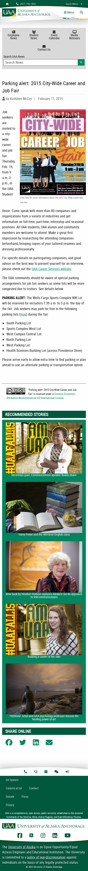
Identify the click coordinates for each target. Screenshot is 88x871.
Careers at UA (14, 788)
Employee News (13, 36)
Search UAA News (44, 59)
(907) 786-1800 (27, 4)
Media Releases (74, 36)
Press (25, 796)
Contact (33, 788)
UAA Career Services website (51, 268)
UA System (12, 780)
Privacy (10, 805)
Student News (33, 36)
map (23, 314)
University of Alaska (21, 847)
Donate (10, 796)
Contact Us (44, 49)
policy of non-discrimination (46, 857)
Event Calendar (54, 36)
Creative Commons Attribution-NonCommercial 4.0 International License (40, 396)
